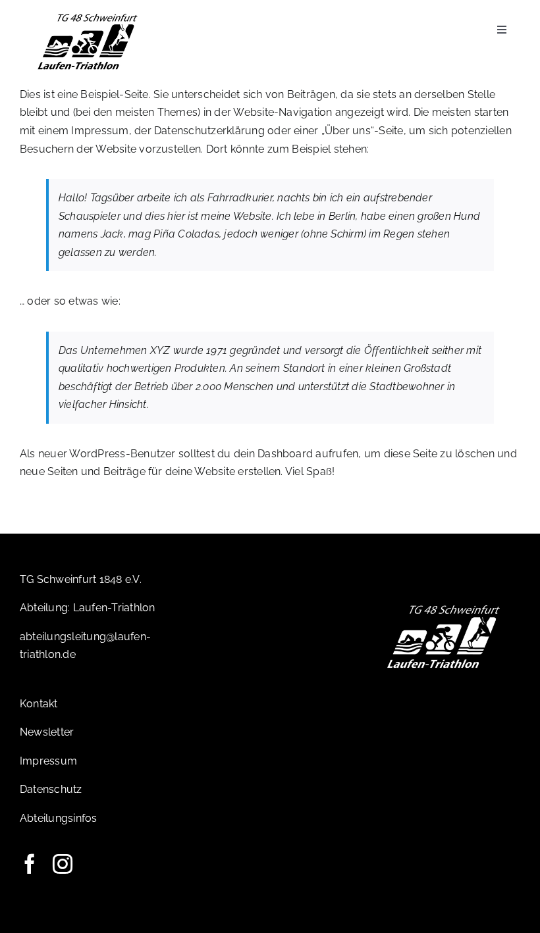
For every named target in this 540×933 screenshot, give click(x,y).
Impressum (48, 761)
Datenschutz (51, 789)
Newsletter (47, 732)
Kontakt (39, 703)
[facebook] (30, 864)
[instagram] (62, 864)
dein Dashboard (273, 453)
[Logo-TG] (87, 15)
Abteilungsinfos (58, 818)
